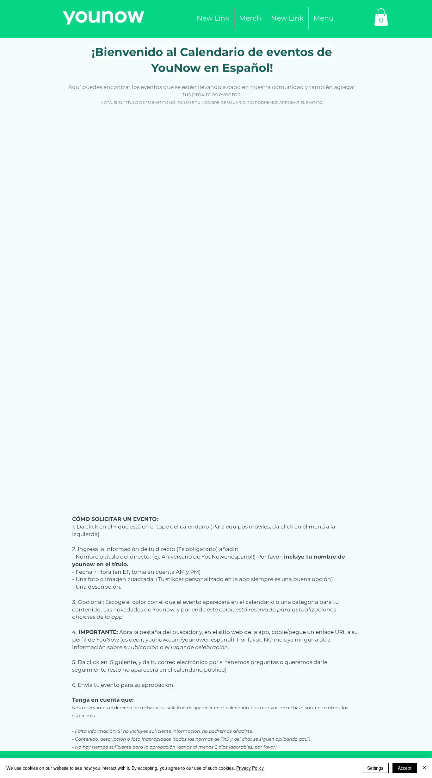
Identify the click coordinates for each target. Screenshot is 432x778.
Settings (375, 768)
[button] (250, 18)
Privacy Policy (250, 768)
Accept (404, 768)
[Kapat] (424, 768)
